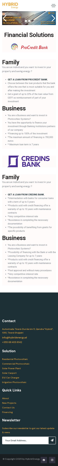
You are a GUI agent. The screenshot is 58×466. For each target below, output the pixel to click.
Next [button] (53, 18)
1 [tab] (26, 21)
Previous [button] (5, 18)
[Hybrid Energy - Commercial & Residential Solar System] (10, 6)
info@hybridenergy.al (14, 337)
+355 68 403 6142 (12, 342)
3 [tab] (33, 21)
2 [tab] (29, 21)
